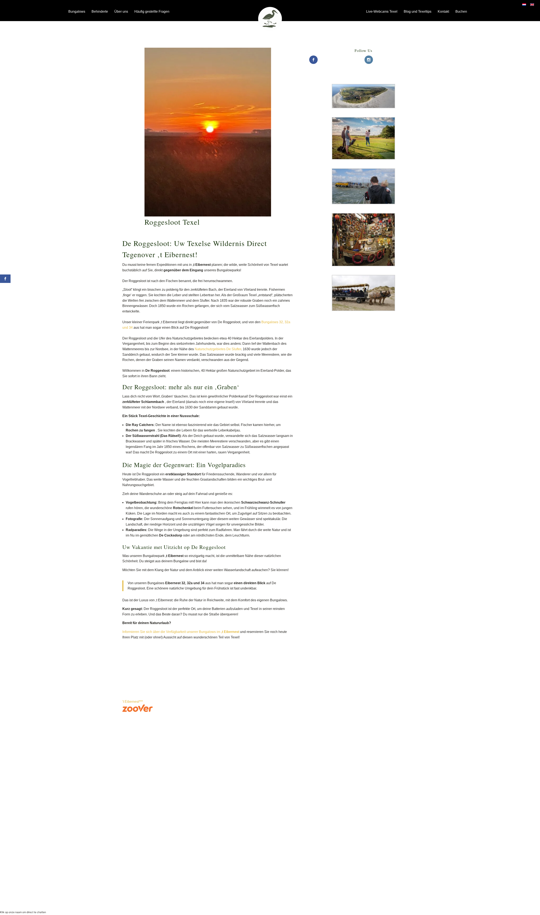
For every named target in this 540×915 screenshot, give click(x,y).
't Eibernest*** (132, 701)
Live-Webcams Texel (381, 11)
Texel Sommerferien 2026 (315, 804)
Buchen (461, 11)
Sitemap (285, 787)
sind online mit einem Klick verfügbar (144, 793)
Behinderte (100, 11)
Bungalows (76, 11)
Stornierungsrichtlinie (392, 897)
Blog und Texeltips (417, 11)
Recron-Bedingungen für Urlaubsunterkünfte (345, 897)
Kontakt (443, 11)
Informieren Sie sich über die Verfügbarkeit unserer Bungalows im (180, 632)
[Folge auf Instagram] (207, 788)
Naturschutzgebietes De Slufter (218, 349)
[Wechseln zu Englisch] (532, 4)
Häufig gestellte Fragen (151, 11)
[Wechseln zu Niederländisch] (524, 4)
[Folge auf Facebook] (198, 788)
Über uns (121, 11)
